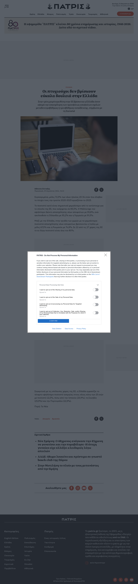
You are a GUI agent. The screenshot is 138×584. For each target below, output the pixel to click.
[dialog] (69, 292)
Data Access (69, 328)
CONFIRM (53, 321)
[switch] (96, 289)
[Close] (106, 256)
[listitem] (69, 285)
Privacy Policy (81, 328)
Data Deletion (56, 328)
